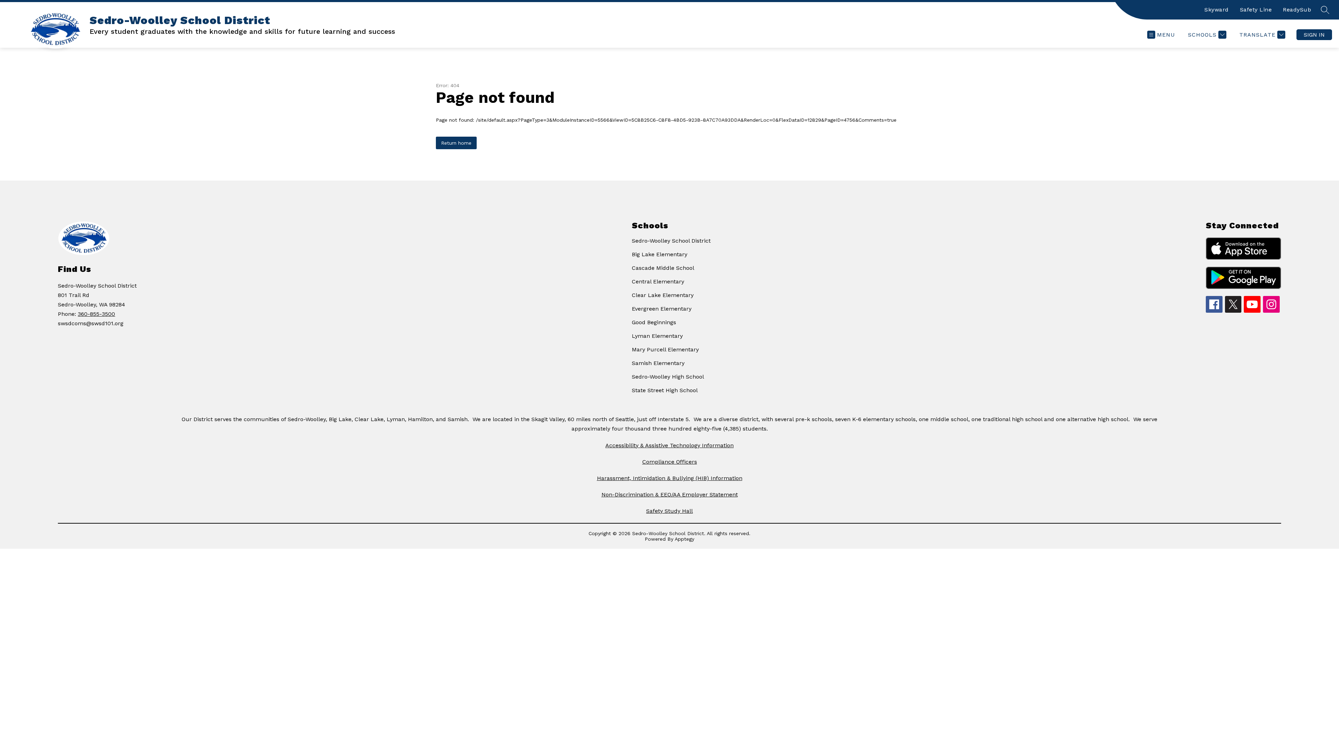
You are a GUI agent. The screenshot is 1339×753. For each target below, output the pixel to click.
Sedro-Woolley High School (668, 376)
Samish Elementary (658, 363)
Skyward (1216, 9)
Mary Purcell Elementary (665, 349)
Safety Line (1256, 9)
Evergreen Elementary (661, 308)
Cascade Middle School (663, 268)
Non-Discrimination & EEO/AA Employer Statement (670, 494)
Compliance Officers (669, 461)
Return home (456, 143)
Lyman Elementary (657, 336)
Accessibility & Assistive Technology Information (669, 445)
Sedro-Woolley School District (671, 240)
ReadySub (1297, 9)
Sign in (1314, 34)
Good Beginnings (654, 322)
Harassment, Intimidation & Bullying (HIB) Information (669, 478)
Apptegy (684, 539)
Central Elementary (658, 281)
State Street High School (665, 390)
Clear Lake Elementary (663, 295)
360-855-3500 (96, 314)
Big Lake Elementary (659, 254)
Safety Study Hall (669, 511)
